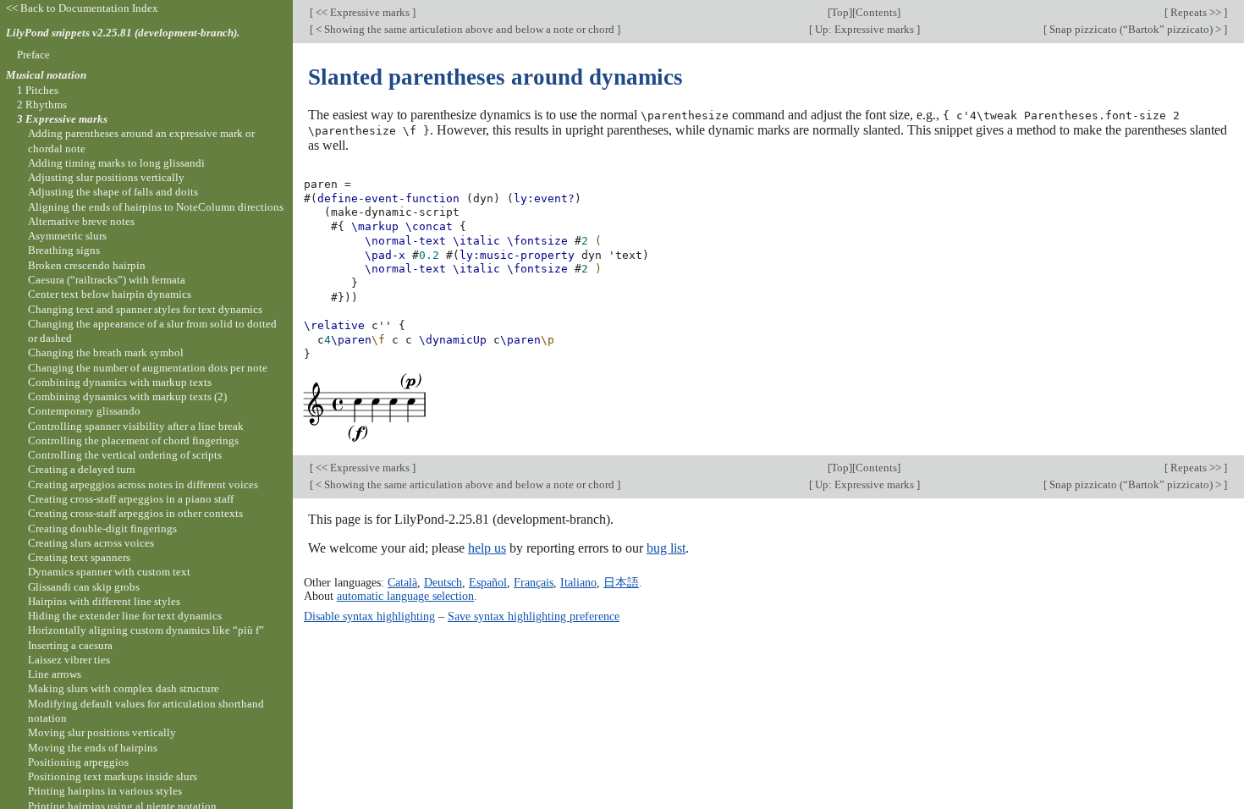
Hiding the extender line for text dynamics (125, 615)
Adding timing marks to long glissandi (116, 163)
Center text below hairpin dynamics (109, 294)
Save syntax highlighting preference (533, 616)
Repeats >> (1196, 12)
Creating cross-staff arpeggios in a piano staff (131, 499)
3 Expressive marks (62, 119)
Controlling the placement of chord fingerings (133, 440)
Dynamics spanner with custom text (109, 571)
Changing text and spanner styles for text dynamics (145, 309)
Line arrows (54, 674)
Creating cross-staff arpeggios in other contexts (135, 513)
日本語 (621, 582)
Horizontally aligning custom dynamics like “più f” (146, 630)
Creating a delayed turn (81, 469)
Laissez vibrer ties (69, 659)
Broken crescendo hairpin (87, 265)
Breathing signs (64, 250)
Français (533, 582)
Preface (33, 54)
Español (488, 582)
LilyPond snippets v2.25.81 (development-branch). (122, 32)
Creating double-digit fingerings (102, 528)
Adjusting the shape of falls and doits (113, 191)
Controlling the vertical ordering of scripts (125, 455)
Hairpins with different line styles (104, 601)
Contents (876, 12)
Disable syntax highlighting (369, 616)
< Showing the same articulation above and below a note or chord (465, 29)
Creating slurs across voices (91, 543)
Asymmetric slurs (67, 235)
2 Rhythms (42, 104)
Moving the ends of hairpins (92, 747)
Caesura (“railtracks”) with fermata (106, 279)
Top (840, 12)
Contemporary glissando (84, 410)
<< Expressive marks (362, 12)
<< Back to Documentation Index (82, 8)
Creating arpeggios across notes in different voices (143, 484)
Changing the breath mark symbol (106, 352)
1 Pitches (37, 90)
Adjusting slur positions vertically (106, 177)
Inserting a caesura (70, 645)
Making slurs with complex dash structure (123, 688)
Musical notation (46, 75)
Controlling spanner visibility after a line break (136, 426)
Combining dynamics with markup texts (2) (127, 396)
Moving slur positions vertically (102, 732)
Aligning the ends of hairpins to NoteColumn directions (155, 207)
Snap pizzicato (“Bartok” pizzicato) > (1135, 29)
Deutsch (443, 582)
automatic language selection (405, 596)
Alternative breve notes (81, 221)
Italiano (578, 582)
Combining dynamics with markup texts (120, 382)
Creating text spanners (79, 557)
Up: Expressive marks (864, 29)
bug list (666, 548)
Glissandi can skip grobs (84, 587)
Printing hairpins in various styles (105, 790)
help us (487, 548)
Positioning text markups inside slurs (112, 776)
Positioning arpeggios (78, 762)
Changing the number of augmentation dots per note (147, 367)
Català (402, 582)
